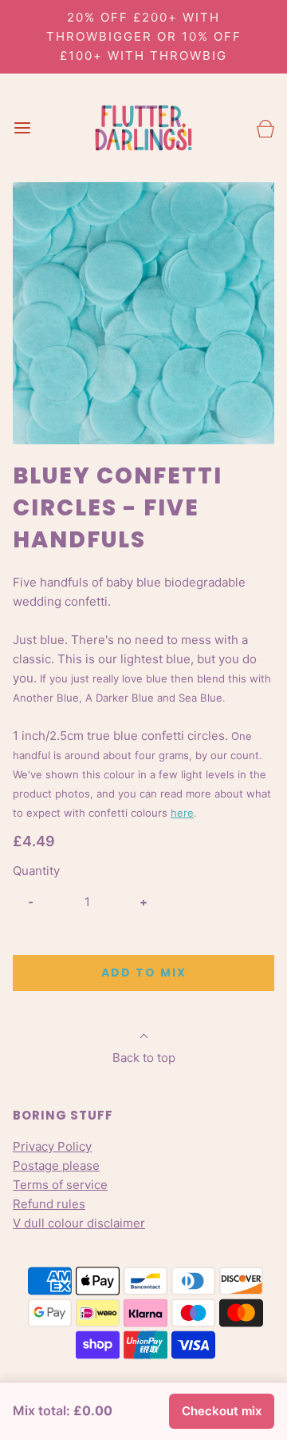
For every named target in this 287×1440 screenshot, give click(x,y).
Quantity (36, 870)
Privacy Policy (52, 1146)
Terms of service (60, 1184)
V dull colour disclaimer (79, 1223)
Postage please (56, 1165)
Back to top (143, 1057)
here (182, 812)
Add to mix (144, 973)
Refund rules (49, 1203)
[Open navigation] (22, 128)
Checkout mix (221, 1410)
